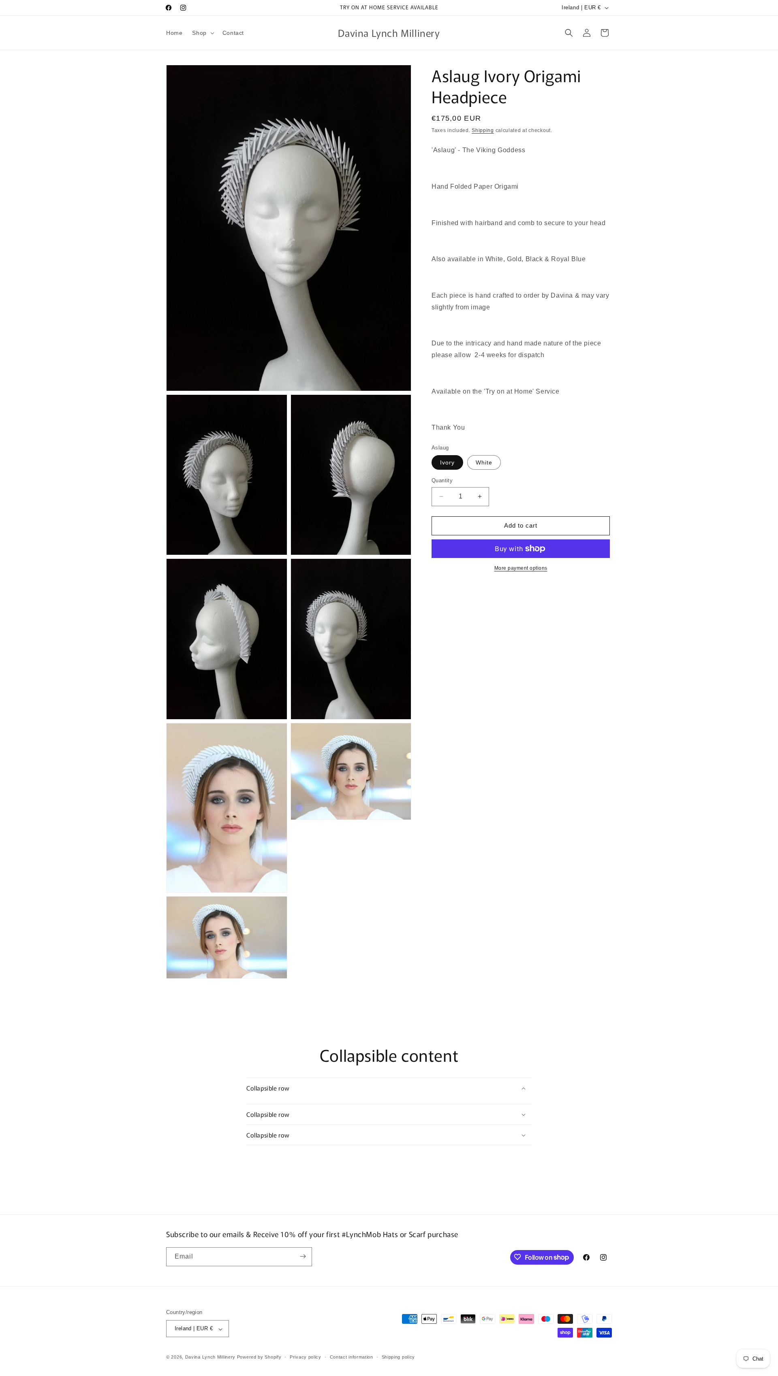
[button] (202, 32)
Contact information (351, 1357)
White (484, 462)
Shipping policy (398, 1357)
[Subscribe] (303, 1256)
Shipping (483, 130)
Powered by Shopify (259, 1357)
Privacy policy (305, 1357)
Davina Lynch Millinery (210, 1357)
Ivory (447, 462)
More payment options (520, 568)
